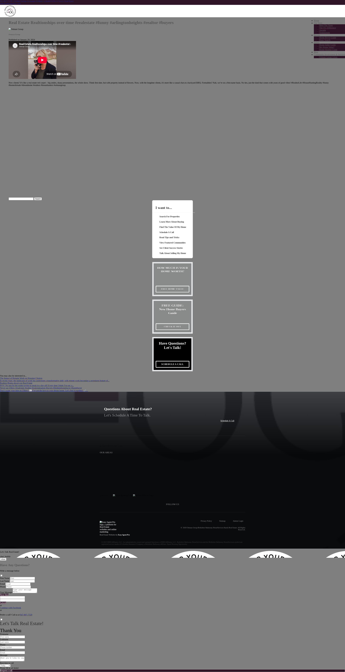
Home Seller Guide (327, 45)
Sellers (317, 42)
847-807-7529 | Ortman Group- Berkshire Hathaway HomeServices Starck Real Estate (37, 1)
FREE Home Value (172, 289)
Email (2, 584)
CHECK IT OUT (172, 327)
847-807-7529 (26, 615)
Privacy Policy (206, 521)
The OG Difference (327, 28)
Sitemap (222, 521)
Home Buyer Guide (327, 37)
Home (316, 20)
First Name (4, 578)
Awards (322, 30)
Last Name (4, 581)
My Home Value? (326, 47)
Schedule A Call (227, 421)
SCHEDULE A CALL (172, 364)
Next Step (4, 595)
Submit (3, 603)
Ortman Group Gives (328, 57)
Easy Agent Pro (124, 535)
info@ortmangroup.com (10, 3)
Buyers (317, 35)
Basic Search (324, 40)
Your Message (6, 592)
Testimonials (324, 33)
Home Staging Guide (328, 50)
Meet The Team (326, 25)
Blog (316, 52)
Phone (2, 587)
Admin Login (238, 521)
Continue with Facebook (10, 608)
